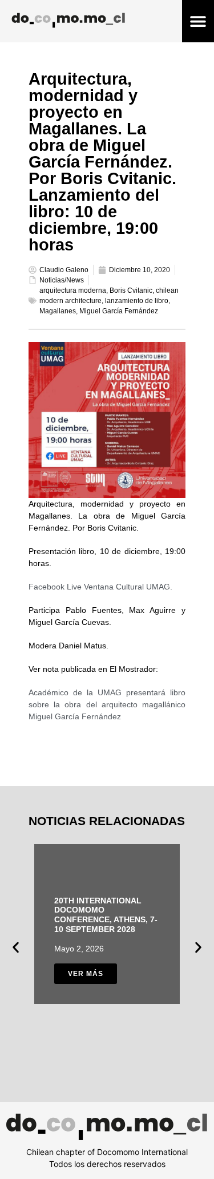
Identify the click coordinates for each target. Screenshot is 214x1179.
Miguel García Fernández (118, 311)
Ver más (85, 974)
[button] (198, 21)
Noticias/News (61, 280)
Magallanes (57, 311)
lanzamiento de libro (136, 301)
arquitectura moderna (72, 290)
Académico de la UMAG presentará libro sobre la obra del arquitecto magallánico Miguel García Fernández (107, 704)
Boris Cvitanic (131, 290)
